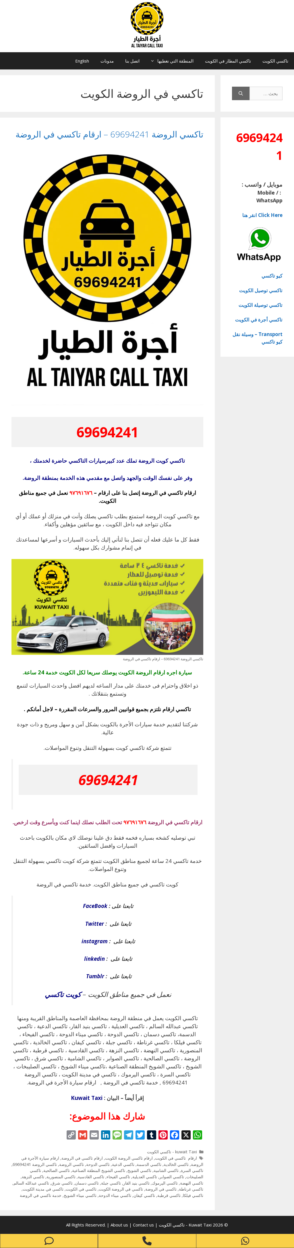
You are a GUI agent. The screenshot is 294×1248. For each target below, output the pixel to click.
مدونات (107, 61)
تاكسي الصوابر (171, 1176)
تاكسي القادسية (91, 1176)
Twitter (94, 923)
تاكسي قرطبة (169, 1195)
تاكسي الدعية (123, 1164)
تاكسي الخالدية (176, 1164)
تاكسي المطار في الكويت (228, 61)
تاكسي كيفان (144, 1195)
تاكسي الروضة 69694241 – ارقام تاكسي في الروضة (109, 134)
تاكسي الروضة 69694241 (35, 1164)
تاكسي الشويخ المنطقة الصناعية (98, 1170)
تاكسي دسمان (87, 1183)
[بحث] (240, 93)
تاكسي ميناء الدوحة (115, 1195)
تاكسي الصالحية (56, 1170)
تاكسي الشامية (166, 1170)
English (82, 61)
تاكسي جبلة (111, 1183)
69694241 (107, 432)
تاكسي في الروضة (161, 1189)
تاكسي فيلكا (193, 1195)
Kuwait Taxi (86, 1097)
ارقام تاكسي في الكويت (176, 1158)
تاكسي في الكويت (81, 1189)
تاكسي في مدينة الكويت (43, 1189)
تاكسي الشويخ (139, 1170)
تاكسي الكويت (275, 61)
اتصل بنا (132, 61)
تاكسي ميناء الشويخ (80, 1195)
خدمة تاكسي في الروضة (40, 1195)
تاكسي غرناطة (191, 1189)
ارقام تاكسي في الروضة (82, 1158)
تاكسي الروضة (71, 1164)
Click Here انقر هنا (262, 215)
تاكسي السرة (192, 1170)
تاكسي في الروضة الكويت (121, 1189)
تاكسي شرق (62, 1183)
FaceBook (95, 905)
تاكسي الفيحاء (118, 1176)
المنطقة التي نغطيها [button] (175, 61)
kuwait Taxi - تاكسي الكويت (172, 1151)
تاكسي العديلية (144, 1176)
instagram (95, 941)
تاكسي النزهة (33, 1176)
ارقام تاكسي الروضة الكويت (129, 1158)
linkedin (94, 958)
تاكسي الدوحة (98, 1164)
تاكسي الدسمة (149, 1164)
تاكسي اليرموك (165, 1183)
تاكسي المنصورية (61, 1176)
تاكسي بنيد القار (136, 1183)
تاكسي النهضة (191, 1183)
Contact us (143, 1225)
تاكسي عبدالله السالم (31, 1183)
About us (120, 1225)
